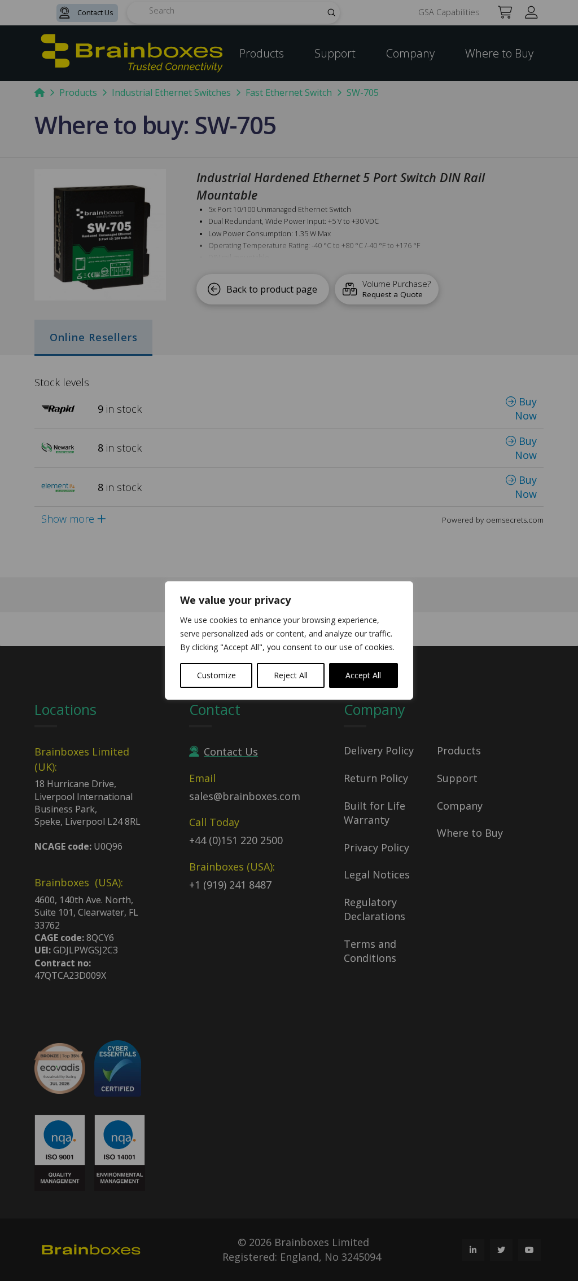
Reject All (291, 675)
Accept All (363, 675)
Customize (216, 675)
